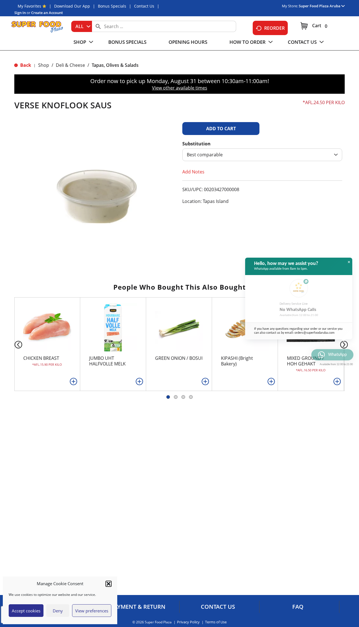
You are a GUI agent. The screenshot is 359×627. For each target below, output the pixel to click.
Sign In (20, 12)
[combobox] (81, 26)
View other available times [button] (179, 88)
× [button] (349, 262)
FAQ (297, 606)
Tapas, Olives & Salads (115, 65)
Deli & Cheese (70, 65)
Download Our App (72, 6)
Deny (58, 611)
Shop (43, 65)
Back (25, 65)
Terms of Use (216, 622)
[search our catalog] (98, 26)
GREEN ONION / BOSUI (178, 358)
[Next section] (345, 344)
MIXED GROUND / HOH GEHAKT (305, 361)
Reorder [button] (274, 28)
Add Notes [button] (193, 172)
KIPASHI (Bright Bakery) (237, 361)
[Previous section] (14, 344)
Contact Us (144, 6)
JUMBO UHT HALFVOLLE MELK (107, 361)
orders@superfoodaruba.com (314, 332)
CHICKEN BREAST (41, 358)
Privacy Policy (188, 622)
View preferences (91, 611)
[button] (108, 584)
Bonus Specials (112, 6)
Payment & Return (138, 606)
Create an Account (47, 12)
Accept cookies (26, 611)
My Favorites (29, 6)
